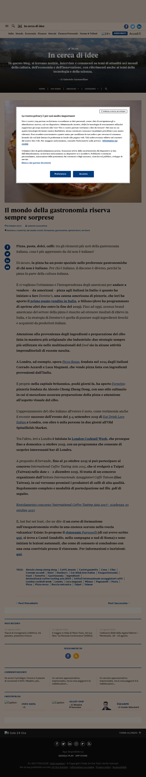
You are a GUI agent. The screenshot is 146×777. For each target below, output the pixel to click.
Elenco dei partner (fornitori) (36, 163)
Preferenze (60, 174)
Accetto (83, 174)
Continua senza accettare (113, 111)
